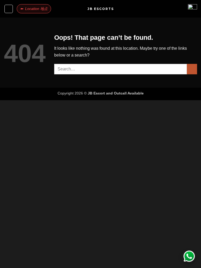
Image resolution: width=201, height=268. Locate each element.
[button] (8, 9)
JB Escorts (100, 8)
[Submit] (192, 69)
